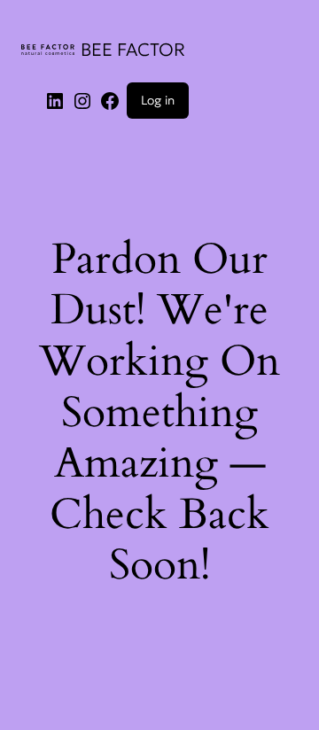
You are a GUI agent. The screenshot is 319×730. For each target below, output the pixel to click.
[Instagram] (82, 100)
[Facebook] (110, 100)
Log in (158, 100)
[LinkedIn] (55, 100)
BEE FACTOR (133, 49)
